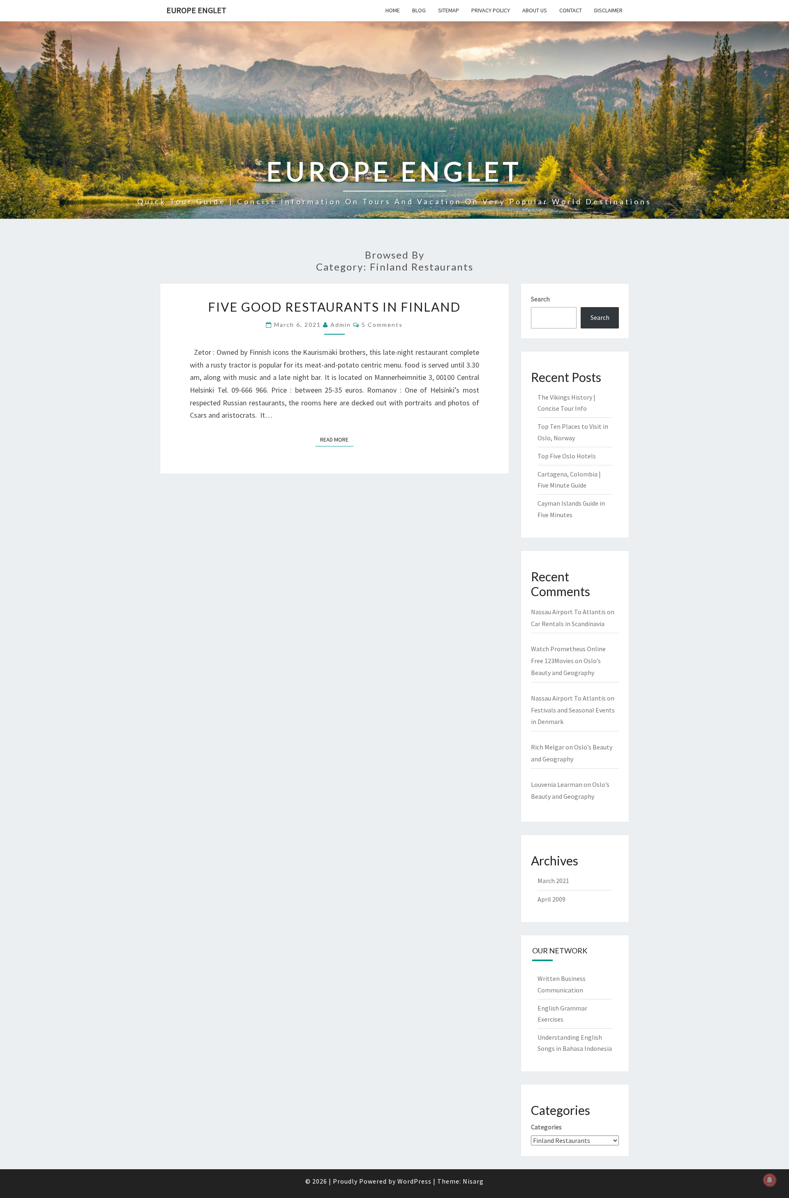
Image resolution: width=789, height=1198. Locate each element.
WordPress (414, 1181)
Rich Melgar (547, 747)
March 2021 (553, 881)
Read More (336, 439)
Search (540, 299)
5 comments (382, 324)
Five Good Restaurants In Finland (334, 306)
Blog (419, 10)
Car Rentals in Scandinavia (567, 624)
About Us (534, 10)
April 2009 (551, 899)
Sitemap (448, 10)
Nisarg (473, 1181)
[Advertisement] (394, 94)
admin (340, 324)
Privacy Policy (490, 10)
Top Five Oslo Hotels (567, 456)
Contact (570, 10)
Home (392, 10)
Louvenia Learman (556, 784)
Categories (546, 1127)
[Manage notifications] (769, 1179)
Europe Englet (196, 10)
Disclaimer (608, 10)
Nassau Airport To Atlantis (568, 612)
